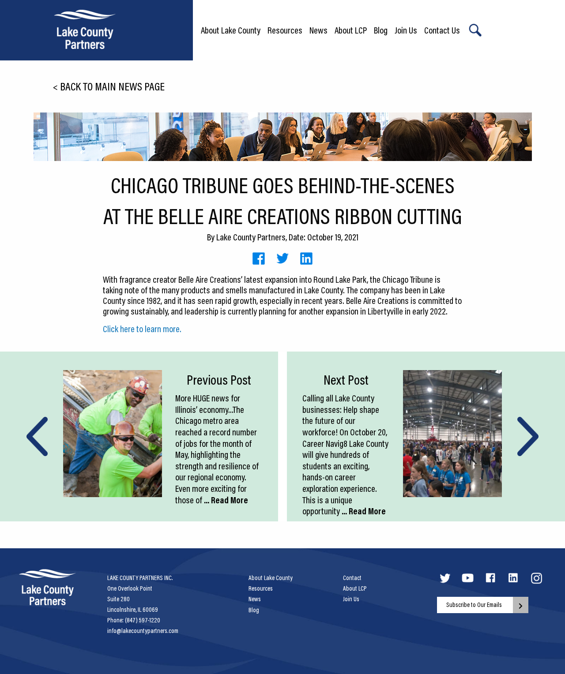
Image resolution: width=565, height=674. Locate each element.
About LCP (351, 30)
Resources (284, 30)
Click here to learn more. (142, 328)
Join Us (406, 30)
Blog (381, 30)
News (318, 30)
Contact (352, 578)
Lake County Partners (251, 237)
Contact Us (442, 30)
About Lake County (230, 30)
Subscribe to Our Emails (474, 605)
